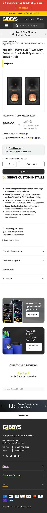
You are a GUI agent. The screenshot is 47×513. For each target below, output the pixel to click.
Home (5, 41)
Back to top (23, 415)
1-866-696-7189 (22, 447)
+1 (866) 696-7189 (31, 13)
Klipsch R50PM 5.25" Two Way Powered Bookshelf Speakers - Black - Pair (23, 44)
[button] (40, 19)
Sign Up (32, 314)
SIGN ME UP (23, 8)
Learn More (33, 346)
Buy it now (23, 172)
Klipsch (11, 41)
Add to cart (31, 164)
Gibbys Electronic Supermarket (19, 507)
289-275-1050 (21, 450)
